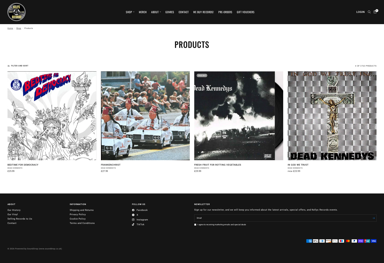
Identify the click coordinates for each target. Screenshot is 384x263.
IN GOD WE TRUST (298, 164)
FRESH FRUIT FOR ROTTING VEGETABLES (217, 164)
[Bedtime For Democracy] (52, 115)
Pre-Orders (225, 12)
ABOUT (11, 204)
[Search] (369, 12)
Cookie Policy (78, 218)
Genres (169, 12)
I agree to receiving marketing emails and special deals (221, 224)
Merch (143, 12)
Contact (184, 12)
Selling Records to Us (20, 218)
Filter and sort (19, 66)
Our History (14, 210)
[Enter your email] (373, 218)
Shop (129, 12)
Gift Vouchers (246, 12)
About (155, 12)
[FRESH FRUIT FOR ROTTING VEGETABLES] (238, 115)
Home (10, 28)
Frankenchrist (111, 164)
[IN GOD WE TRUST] (332, 115)
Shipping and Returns (82, 210)
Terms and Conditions (82, 223)
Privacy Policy (78, 214)
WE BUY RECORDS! (203, 12)
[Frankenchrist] (145, 115)
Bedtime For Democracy (23, 164)
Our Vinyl (13, 214)
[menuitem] (130, 12)
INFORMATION (78, 204)
